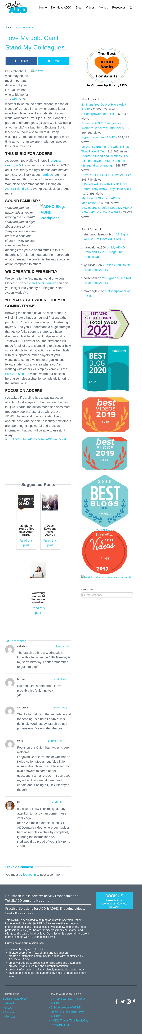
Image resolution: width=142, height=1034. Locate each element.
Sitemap (10, 1012)
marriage (47, 174)
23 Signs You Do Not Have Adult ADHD (26, 530)
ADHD (16, 99)
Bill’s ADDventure (17, 374)
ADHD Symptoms (16, 998)
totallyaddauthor (23, 27)
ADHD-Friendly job (18, 188)
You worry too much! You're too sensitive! (38, 598)
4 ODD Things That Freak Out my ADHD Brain (69, 1022)
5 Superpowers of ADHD (98, 114)
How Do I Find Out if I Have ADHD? (67, 1014)
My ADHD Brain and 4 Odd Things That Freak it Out (104, 252)
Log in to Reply (63, 646)
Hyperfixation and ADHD (98, 137)
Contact (10, 1016)
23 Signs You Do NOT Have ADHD (68, 1001)
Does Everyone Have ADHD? (50, 530)
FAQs (8, 1007)
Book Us (114, 901)
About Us (11, 1003)
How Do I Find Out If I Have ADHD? (106, 175)
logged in (29, 874)
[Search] (131, 7)
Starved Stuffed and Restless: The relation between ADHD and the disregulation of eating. (105, 160)
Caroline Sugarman (42, 283)
